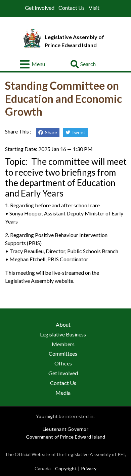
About (63, 324)
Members (63, 344)
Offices (63, 363)
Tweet (77, 132)
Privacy (88, 468)
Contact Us (71, 7)
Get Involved (39, 7)
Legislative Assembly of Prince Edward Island (74, 41)
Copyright (66, 468)
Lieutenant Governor (65, 429)
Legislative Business (63, 334)
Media (63, 392)
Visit (94, 7)
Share (50, 132)
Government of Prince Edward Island (65, 437)
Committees (63, 353)
